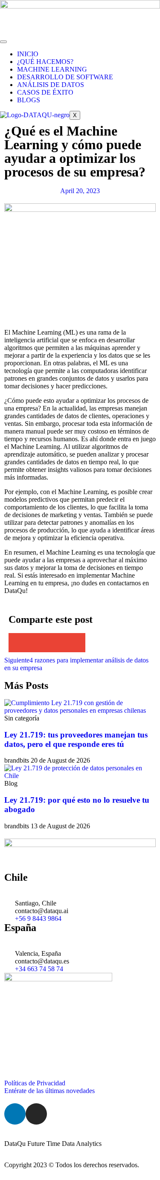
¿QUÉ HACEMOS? (45, 61)
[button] (18, 642)
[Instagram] (36, 1114)
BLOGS (28, 100)
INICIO (27, 54)
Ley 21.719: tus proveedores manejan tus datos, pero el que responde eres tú (76, 739)
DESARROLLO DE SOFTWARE (65, 77)
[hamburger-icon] (3, 41)
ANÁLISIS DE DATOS (50, 84)
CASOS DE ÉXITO (45, 92)
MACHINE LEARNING (52, 69)
